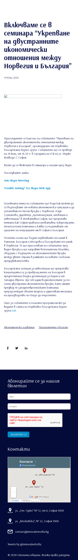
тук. (14, 310)
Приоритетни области (53, 327)
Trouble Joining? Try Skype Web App (27, 188)
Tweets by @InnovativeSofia (24, 544)
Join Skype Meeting (16, 180)
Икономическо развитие (19, 327)
